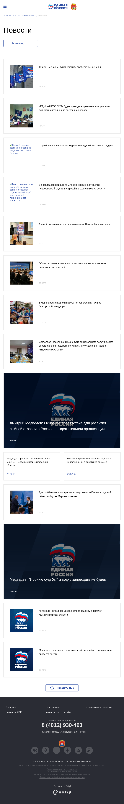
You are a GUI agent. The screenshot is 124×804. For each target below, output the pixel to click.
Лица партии (52, 707)
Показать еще (65, 687)
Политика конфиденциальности (62, 771)
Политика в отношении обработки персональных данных (62, 774)
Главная (7, 15)
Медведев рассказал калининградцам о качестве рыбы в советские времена (89, 460)
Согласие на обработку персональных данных (62, 777)
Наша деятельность (25, 15)
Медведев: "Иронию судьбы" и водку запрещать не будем (58, 579)
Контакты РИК (14, 712)
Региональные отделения (98, 707)
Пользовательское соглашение (62, 769)
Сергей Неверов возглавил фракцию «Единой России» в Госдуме (76, 145)
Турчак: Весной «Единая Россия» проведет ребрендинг (70, 67)
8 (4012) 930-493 (62, 725)
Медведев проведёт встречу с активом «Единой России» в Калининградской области (28, 462)
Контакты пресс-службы (58, 712)
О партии (11, 707)
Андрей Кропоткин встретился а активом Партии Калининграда (74, 224)
